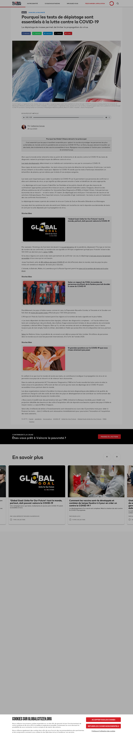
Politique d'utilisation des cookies (103, 731)
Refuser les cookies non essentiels (103, 726)
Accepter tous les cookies (103, 720)
